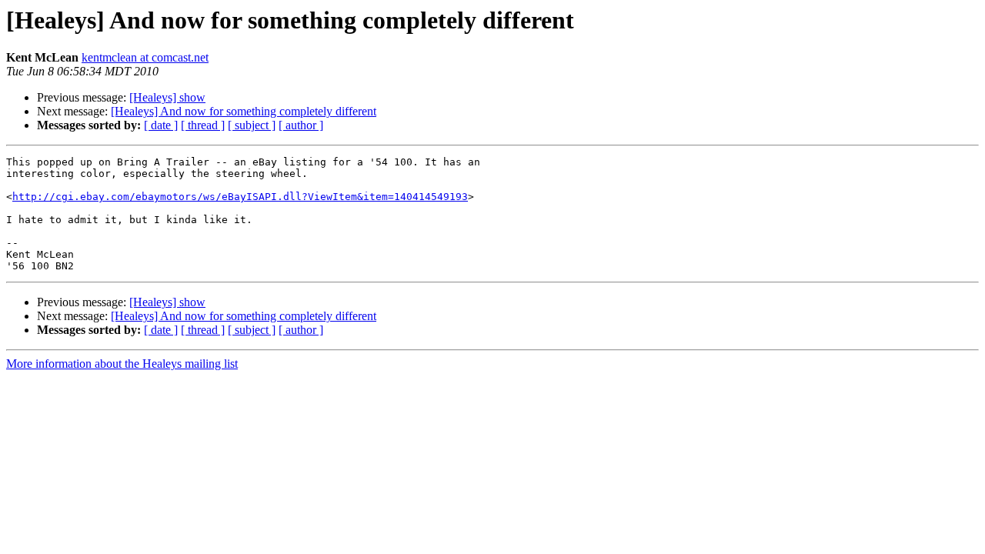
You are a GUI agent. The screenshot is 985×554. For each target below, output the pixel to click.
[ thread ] (203, 125)
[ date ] (161, 125)
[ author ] (301, 125)
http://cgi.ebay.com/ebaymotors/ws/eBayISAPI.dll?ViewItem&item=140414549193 (240, 196)
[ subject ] (251, 125)
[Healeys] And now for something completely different (243, 111)
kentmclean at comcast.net (145, 57)
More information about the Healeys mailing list (122, 363)
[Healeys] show (167, 97)
